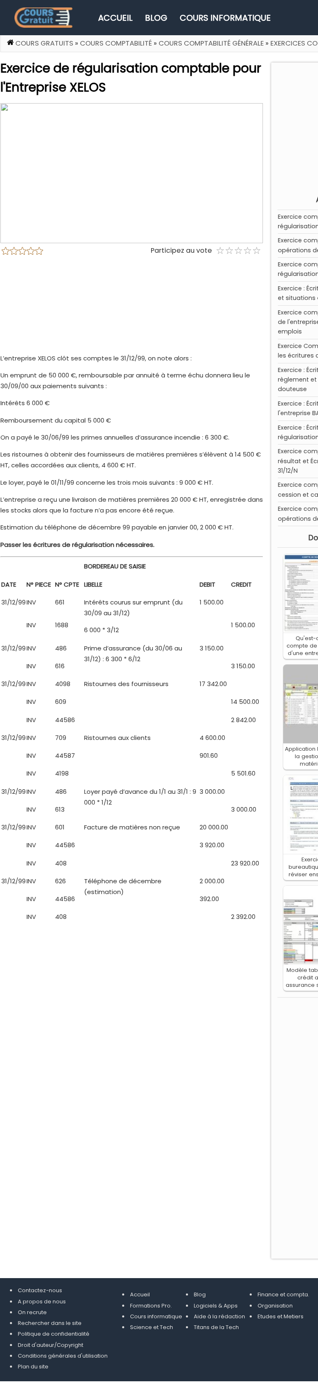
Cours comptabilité (116, 43)
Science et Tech (151, 1327)
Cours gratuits (44, 43)
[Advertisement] (131, 307)
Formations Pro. (151, 1306)
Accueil (115, 18)
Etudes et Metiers (281, 1316)
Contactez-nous (40, 1290)
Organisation (275, 1306)
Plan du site (33, 1366)
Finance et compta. (283, 1294)
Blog (156, 18)
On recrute (32, 1312)
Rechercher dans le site (50, 1323)
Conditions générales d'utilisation (63, 1356)
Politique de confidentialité (53, 1334)
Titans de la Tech (216, 1327)
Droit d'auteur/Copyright (50, 1345)
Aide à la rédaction (219, 1316)
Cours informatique (225, 18)
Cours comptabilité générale (211, 43)
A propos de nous (42, 1301)
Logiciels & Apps (216, 1306)
